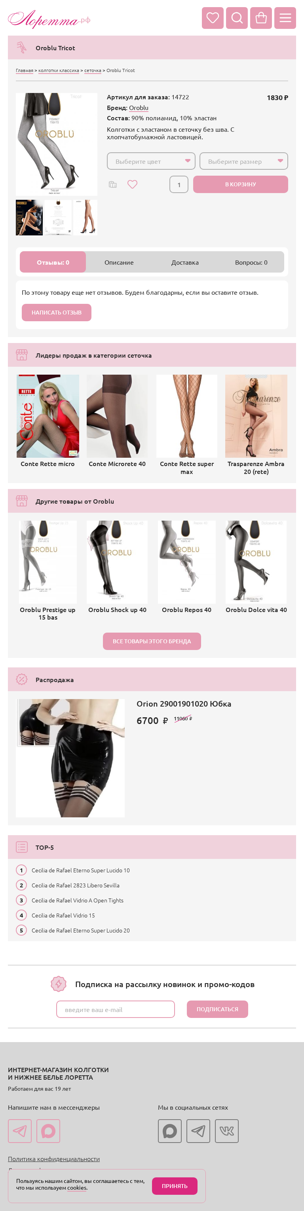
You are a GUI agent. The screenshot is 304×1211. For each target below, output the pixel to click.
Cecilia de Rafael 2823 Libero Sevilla (76, 885)
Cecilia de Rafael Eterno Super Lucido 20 (81, 930)
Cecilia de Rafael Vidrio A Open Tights (78, 900)
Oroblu (138, 107)
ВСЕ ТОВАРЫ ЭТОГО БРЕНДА (152, 641)
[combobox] (151, 161)
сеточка (92, 70)
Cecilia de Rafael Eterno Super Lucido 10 (81, 870)
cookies (76, 1187)
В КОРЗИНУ (240, 184)
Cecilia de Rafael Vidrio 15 (63, 915)
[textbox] (144, 161)
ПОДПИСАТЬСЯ (217, 1009)
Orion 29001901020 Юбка (184, 703)
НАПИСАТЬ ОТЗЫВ (57, 312)
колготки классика (58, 70)
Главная (24, 70)
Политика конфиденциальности (54, 1158)
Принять (175, 1186)
